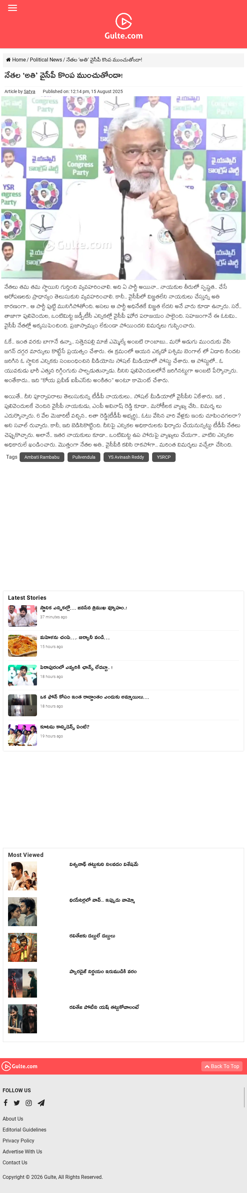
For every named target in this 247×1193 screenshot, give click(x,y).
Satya (29, 91)
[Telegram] (41, 1104)
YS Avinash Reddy (126, 457)
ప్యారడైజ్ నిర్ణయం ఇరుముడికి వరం (103, 973)
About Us (13, 1119)
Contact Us (15, 1163)
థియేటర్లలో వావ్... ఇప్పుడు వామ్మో (102, 901)
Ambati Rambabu (41, 457)
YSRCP (164, 457)
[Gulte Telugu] (123, 24)
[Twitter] (17, 1104)
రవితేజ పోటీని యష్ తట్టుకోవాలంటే (104, 1008)
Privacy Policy (18, 1141)
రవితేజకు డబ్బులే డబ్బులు (92, 937)
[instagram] (29, 1104)
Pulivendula (84, 457)
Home (18, 60)
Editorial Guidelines (24, 1130)
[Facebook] (6, 1104)
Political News (46, 60)
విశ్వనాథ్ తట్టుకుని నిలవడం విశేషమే (105, 865)
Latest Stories (27, 597)
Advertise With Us (22, 1152)
